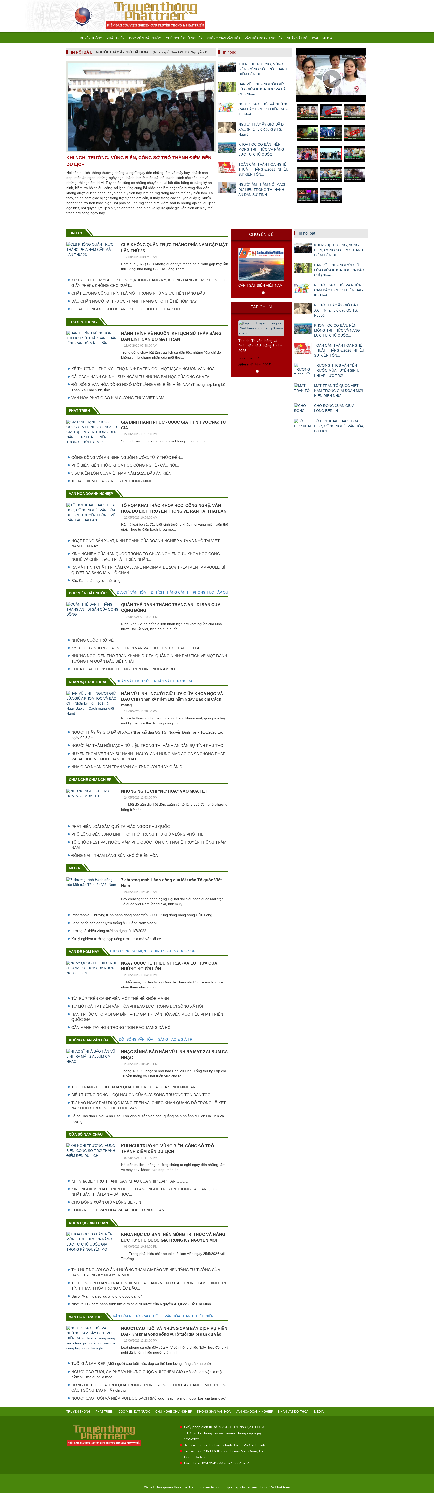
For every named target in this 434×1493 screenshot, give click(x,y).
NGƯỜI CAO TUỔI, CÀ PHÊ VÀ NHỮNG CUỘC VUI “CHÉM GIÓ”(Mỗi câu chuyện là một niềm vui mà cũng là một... (147, 1374)
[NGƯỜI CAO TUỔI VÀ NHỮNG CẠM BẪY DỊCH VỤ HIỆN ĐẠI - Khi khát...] (227, 107)
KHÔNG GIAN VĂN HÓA (223, 38)
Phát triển (79, 411)
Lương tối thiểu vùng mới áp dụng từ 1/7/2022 (108, 931)
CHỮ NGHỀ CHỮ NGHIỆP (184, 38)
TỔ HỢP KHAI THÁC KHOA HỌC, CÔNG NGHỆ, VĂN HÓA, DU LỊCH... (339, 426)
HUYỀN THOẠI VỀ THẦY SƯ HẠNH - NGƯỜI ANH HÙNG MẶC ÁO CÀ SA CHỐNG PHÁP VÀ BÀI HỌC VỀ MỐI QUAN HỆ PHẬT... (148, 756)
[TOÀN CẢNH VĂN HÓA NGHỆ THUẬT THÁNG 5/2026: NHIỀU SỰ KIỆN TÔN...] (227, 167)
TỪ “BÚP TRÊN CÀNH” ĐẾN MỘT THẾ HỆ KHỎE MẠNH (120, 998)
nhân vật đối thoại (87, 682)
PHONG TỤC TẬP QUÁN (213, 592)
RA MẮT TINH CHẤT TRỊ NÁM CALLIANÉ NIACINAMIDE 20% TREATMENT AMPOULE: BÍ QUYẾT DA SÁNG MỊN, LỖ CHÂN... (148, 570)
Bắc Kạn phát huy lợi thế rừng (95, 580)
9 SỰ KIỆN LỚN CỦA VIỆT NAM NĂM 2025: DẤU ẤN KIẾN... (122, 473)
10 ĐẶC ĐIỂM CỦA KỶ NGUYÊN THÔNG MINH (112, 481)
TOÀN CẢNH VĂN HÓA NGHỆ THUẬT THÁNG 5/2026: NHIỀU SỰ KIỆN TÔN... (263, 169)
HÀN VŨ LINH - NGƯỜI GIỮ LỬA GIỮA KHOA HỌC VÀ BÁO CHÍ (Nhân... (263, 89)
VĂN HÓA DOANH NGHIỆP (263, 38)
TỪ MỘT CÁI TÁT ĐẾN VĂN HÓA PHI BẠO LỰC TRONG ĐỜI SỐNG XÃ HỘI (137, 1006)
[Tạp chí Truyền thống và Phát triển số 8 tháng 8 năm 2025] (261, 328)
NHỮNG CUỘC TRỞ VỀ (92, 640)
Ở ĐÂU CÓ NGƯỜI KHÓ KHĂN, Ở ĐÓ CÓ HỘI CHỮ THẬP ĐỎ (125, 309)
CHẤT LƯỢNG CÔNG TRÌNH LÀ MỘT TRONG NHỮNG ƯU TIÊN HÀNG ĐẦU (138, 293)
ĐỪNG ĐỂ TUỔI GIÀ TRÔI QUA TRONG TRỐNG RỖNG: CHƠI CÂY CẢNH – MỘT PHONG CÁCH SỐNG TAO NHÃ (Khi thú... (149, 1387)
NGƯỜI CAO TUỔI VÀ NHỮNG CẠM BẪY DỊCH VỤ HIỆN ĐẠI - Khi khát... (263, 109)
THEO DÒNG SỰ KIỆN (127, 951)
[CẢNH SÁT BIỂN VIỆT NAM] (261, 264)
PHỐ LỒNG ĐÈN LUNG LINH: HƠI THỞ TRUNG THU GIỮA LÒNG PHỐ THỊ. (137, 834)
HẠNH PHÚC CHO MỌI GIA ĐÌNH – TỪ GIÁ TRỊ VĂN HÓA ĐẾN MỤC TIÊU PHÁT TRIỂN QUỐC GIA (147, 1017)
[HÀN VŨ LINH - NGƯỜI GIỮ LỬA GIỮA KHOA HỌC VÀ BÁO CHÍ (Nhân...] (227, 87)
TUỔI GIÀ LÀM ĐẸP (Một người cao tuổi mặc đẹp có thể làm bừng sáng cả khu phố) (141, 1363)
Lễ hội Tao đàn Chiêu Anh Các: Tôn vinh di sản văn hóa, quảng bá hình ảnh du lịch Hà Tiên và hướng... (147, 1119)
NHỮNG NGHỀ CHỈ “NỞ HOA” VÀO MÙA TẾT (164, 791)
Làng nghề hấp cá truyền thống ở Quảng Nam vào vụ (114, 923)
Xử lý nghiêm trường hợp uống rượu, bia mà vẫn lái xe (116, 939)
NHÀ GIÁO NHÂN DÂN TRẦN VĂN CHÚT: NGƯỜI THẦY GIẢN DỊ (127, 767)
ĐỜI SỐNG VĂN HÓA (136, 1039)
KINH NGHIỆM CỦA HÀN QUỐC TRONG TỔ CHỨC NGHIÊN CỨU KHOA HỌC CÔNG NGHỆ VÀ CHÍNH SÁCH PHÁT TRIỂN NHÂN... (145, 556)
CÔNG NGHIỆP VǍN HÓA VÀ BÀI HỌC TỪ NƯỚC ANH (119, 1210)
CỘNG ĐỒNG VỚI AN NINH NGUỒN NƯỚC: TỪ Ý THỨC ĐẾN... (127, 457)
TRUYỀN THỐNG (90, 38)
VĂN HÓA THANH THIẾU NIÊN (189, 1316)
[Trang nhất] (71, 38)
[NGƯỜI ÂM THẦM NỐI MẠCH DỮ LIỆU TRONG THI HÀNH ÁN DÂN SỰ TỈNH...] (227, 187)
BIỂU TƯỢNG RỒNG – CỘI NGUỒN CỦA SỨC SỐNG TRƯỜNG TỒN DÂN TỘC (140, 1095)
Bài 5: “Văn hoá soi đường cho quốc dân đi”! (107, 1296)
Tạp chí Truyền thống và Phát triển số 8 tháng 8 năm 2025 (260, 346)
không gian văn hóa (89, 1040)
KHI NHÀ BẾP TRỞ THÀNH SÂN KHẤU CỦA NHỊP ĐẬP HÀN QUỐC (129, 1181)
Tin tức (76, 233)
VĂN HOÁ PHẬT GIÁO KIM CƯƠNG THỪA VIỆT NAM (117, 398)
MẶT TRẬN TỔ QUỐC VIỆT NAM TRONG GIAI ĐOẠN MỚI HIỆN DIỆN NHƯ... (338, 391)
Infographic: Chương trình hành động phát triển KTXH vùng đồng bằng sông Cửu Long (141, 915)
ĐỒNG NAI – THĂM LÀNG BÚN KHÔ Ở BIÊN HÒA (114, 855)
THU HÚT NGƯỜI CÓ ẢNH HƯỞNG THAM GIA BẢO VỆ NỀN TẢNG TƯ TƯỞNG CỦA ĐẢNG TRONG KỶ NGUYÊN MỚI (145, 1272)
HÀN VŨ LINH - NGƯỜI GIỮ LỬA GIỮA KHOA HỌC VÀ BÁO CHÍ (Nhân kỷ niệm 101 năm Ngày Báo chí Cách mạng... (172, 699)
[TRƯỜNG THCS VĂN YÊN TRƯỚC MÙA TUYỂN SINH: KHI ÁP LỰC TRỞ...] (303, 368)
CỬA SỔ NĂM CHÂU (86, 1134)
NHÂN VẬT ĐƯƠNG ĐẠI (173, 681)
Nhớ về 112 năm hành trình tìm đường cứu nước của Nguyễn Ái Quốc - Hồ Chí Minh (141, 1304)
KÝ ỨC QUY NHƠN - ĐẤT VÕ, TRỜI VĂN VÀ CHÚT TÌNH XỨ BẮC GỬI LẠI (135, 648)
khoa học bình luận (88, 1223)
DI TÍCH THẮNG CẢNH (169, 592)
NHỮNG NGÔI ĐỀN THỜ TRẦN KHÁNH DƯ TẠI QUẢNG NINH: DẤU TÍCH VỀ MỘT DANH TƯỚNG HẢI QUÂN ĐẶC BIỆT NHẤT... (149, 658)
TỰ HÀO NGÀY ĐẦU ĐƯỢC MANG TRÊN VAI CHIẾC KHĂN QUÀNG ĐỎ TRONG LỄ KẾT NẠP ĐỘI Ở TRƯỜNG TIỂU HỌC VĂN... (148, 1105)
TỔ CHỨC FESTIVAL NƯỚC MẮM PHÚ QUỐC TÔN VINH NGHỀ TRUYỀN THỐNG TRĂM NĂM (148, 845)
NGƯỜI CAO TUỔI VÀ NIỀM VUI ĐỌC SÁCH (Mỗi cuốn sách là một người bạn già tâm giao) (148, 1398)
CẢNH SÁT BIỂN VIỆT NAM (260, 285)
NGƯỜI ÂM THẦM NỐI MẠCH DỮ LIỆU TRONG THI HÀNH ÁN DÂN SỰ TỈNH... (262, 189)
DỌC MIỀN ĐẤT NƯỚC (145, 38)
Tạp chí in (261, 307)
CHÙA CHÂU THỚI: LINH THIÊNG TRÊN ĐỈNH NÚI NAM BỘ (123, 669)
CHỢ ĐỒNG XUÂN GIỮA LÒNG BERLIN (106, 1202)
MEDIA (327, 38)
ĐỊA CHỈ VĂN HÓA (131, 592)
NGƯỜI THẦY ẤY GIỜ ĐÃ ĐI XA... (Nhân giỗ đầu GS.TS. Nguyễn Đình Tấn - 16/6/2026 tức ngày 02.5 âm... (147, 735)
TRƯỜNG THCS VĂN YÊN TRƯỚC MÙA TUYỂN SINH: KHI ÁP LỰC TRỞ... (336, 370)
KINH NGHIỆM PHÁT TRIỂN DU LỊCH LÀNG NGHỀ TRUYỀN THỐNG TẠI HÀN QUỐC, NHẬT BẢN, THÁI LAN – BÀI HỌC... (145, 1191)
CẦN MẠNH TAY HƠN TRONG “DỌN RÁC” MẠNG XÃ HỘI (121, 1027)
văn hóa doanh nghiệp (91, 494)
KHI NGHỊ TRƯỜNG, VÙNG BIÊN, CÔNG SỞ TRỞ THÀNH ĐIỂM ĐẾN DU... (262, 69)
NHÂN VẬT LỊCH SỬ (132, 681)
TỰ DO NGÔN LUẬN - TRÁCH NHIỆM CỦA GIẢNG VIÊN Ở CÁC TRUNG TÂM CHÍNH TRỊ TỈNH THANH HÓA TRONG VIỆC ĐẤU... (148, 1285)
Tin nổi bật (306, 233)
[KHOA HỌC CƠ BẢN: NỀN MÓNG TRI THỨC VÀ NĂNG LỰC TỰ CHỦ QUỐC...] (227, 147)
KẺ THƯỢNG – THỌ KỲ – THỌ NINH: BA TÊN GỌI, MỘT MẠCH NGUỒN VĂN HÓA (143, 369)
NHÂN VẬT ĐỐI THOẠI (302, 38)
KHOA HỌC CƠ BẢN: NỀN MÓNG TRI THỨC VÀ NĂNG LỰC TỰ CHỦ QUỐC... (261, 149)
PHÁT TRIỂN (116, 38)
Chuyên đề (261, 234)
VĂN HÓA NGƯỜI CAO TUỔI (136, 1316)
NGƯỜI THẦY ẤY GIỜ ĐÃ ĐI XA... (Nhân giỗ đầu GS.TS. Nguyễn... (261, 129)
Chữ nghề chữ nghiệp (90, 780)
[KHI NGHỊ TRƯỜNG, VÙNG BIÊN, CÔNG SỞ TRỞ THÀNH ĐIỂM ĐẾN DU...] (227, 67)
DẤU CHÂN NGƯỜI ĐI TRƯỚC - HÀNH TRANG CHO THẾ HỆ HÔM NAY (134, 301)
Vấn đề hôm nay (84, 952)
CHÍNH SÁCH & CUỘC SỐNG (174, 951)
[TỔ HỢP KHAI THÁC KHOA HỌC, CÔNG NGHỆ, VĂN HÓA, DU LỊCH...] (303, 424)
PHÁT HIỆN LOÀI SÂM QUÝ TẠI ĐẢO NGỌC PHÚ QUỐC (120, 826)
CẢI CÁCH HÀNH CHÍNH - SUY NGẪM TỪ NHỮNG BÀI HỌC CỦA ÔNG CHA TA (140, 377)
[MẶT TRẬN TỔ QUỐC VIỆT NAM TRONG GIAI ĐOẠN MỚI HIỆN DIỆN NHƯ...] (303, 388)
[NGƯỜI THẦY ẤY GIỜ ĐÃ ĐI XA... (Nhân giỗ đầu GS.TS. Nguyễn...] (227, 127)
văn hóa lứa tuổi (86, 1317)
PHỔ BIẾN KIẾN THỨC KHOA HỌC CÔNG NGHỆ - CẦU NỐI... (125, 465)
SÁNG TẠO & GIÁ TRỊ (175, 1039)
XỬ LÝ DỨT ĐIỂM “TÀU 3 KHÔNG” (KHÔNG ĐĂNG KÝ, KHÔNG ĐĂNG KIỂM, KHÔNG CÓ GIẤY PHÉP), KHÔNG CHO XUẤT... (149, 282)
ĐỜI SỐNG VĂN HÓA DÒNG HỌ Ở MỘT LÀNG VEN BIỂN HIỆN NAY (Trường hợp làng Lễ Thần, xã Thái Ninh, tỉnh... (148, 387)
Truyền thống (83, 322)
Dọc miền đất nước (88, 593)
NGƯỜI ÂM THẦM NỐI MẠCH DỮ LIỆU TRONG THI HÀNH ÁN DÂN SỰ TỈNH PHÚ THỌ (147, 745)
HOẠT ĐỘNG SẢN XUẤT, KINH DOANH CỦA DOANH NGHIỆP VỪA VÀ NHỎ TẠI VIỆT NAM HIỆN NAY (145, 543)
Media (74, 868)
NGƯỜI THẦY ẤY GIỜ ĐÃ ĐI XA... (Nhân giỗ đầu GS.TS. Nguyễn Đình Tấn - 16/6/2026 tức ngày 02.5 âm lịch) (154, 52)
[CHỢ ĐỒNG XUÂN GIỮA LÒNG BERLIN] (303, 408)
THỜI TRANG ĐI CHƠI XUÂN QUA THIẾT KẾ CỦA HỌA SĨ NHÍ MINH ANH (134, 1087)
